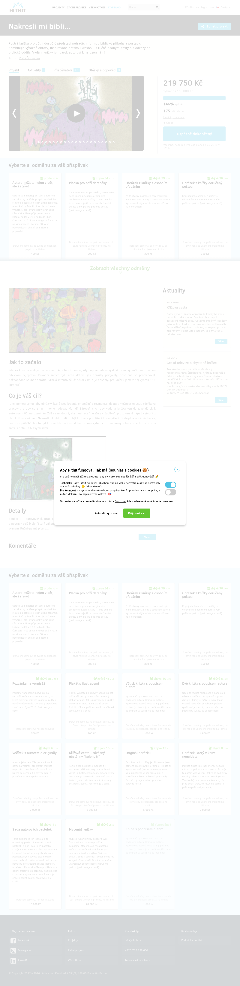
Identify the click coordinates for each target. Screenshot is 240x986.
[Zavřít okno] (177, 469)
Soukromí (120, 501)
